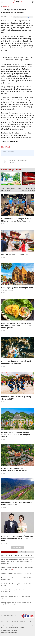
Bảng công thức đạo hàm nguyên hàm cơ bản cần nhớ (16, 555)
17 (13, 569)
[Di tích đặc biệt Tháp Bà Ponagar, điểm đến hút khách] (17, 274)
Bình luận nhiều (25, 552)
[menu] (2, 1)
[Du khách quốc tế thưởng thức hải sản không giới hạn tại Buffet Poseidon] (17, 205)
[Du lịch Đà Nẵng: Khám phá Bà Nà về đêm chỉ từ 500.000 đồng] (17, 347)
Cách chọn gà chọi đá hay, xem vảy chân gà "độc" (15, 573)
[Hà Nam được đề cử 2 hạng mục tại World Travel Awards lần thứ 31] (17, 455)
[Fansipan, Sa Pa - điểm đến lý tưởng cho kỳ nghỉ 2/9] (17, 383)
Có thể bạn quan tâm (11, 170)
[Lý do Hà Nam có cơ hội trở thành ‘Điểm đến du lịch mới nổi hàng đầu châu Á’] (17, 419)
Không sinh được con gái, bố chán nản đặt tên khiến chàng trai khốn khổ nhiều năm (17, 538)
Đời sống (4, 543)
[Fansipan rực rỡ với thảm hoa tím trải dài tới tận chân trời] (17, 489)
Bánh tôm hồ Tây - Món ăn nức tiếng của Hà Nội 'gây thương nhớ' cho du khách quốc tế (16, 325)
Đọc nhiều (9, 552)
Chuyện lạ (6, 6)
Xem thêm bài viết (17, 547)
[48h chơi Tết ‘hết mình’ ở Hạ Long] (17, 241)
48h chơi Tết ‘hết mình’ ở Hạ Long (15, 254)
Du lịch (3, 224)
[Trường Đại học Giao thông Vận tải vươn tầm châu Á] (11, 178)
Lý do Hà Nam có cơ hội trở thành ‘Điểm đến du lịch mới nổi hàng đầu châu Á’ (15, 434)
